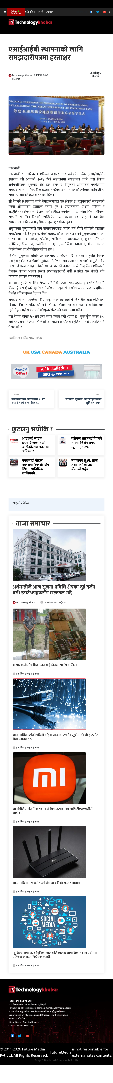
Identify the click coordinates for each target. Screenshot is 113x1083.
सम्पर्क (40, 12)
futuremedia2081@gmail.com (50, 1012)
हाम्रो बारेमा (30, 12)
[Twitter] (97, 12)
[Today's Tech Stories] (16, 12)
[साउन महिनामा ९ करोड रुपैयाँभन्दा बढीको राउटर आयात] (49, 852)
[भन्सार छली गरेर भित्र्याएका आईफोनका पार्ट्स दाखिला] (49, 634)
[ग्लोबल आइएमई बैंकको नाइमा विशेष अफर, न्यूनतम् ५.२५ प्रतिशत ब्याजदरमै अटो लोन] (63, 440)
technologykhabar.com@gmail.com (54, 1008)
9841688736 (27, 1026)
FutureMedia (61, 1052)
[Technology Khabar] (31, 22)
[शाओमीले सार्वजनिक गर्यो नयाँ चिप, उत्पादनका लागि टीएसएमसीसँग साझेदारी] (49, 778)
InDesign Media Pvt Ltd (66, 1060)
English (49, 12)
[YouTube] (104, 12)
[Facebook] (90, 12)
